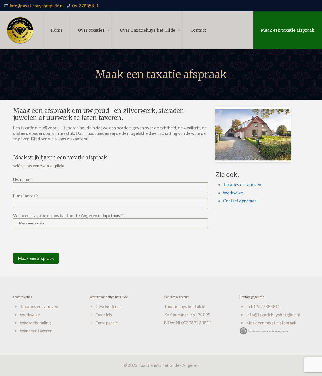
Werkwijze (233, 192)
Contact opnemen (240, 200)
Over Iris (103, 314)
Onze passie (106, 322)
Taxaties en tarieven (242, 184)
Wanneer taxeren (36, 330)
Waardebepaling (35, 322)
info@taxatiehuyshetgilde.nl (36, 5)
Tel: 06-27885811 (263, 306)
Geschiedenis (107, 306)
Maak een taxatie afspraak (287, 30)
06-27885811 (85, 5)
